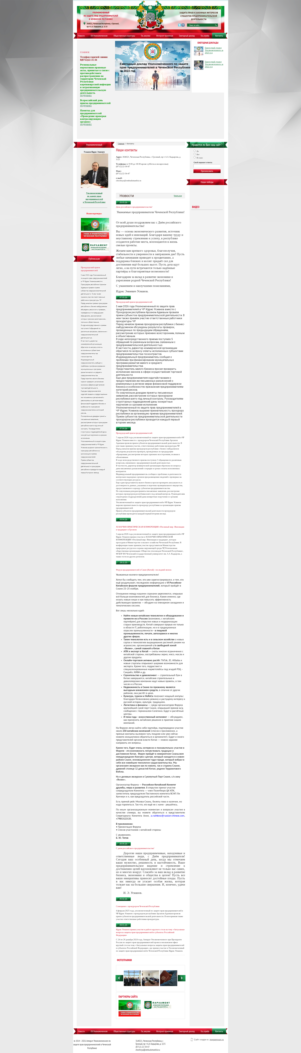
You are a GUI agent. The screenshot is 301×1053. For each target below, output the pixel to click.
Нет (197, 154)
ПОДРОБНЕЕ (86, 95)
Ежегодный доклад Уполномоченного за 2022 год (214, 64)
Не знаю (199, 158)
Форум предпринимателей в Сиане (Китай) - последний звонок (143, 570)
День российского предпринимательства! (134, 207)
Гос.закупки (145, 35)
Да (197, 151)
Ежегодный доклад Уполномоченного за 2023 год (214, 50)
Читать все (178, 195)
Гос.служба (205, 35)
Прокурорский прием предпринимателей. (134, 433)
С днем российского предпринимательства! (135, 848)
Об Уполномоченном (99, 35)
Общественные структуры (124, 35)
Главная (121, 144)
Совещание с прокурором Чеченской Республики (137, 906)
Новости (81, 35)
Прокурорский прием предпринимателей (90, 269)
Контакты (219, 35)
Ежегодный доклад (187, 35)
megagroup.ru (217, 1039)
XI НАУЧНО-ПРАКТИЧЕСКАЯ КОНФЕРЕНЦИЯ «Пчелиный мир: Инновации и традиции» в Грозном (150, 528)
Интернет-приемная (164, 35)
